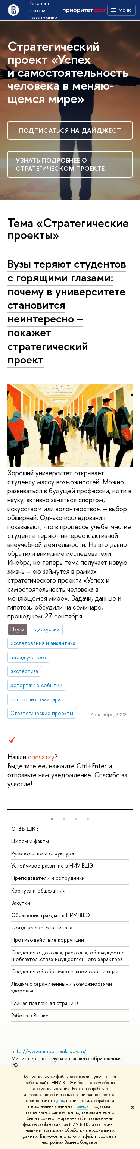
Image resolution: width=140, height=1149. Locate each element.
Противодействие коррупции (47, 939)
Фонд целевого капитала (41, 927)
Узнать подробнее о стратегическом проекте (60, 164)
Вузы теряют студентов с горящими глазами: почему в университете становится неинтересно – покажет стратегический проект (66, 311)
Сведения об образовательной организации (65, 971)
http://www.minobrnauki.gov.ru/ (49, 1051)
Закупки (20, 902)
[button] (52, 819)
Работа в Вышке (30, 1015)
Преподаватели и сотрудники (48, 877)
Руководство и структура (42, 853)
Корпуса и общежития (38, 890)
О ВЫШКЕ (25, 828)
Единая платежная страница (45, 1003)
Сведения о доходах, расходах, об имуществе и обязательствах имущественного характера (68, 956)
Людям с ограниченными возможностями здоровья (61, 987)
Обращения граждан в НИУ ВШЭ (50, 915)
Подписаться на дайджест (70, 130)
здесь (58, 1101)
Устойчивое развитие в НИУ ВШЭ (52, 865)
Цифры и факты (30, 840)
